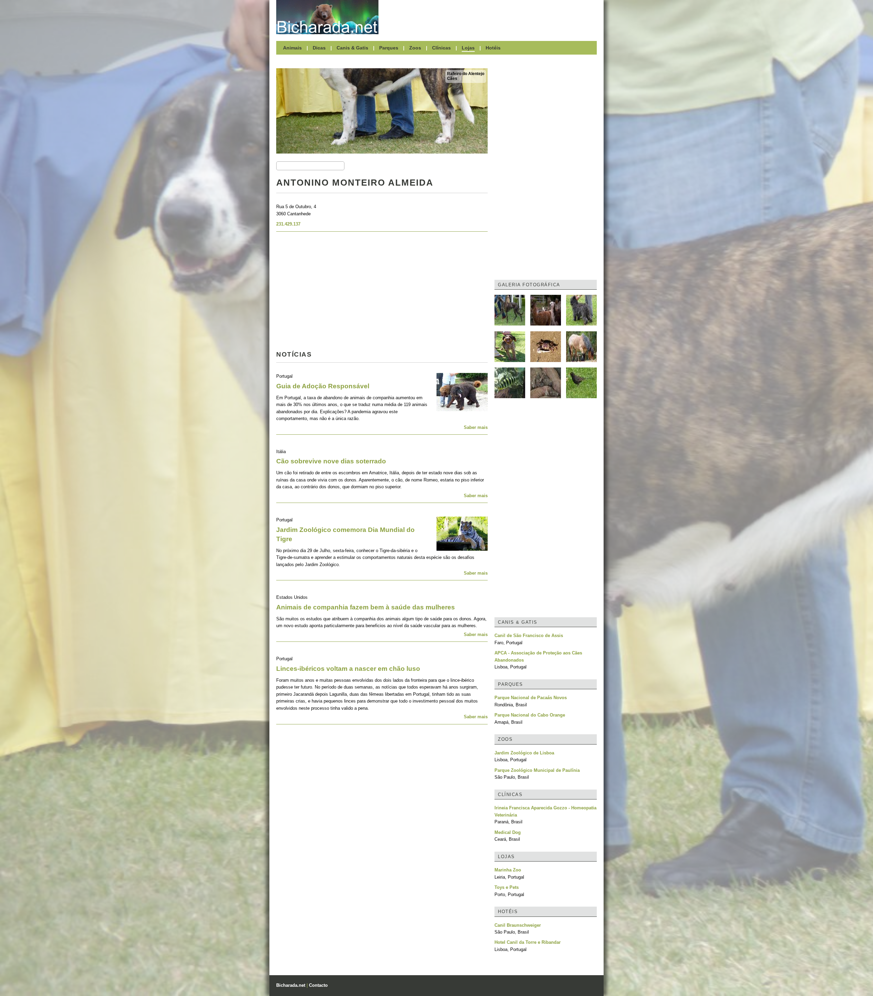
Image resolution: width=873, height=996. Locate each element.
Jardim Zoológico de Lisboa (524, 752)
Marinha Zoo (507, 869)
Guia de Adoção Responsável (322, 386)
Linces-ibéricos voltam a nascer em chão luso (348, 668)
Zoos (415, 47)
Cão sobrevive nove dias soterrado (331, 461)
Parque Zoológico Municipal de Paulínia (537, 770)
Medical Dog (507, 832)
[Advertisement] (491, 17)
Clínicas (441, 47)
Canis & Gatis (352, 47)
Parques (388, 47)
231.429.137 (288, 224)
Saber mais (476, 427)
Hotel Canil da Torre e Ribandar (527, 942)
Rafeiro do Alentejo (465, 74)
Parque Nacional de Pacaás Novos (530, 697)
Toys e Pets (506, 887)
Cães (452, 78)
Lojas (468, 47)
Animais (292, 47)
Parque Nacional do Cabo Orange (529, 715)
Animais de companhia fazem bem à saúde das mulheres (365, 607)
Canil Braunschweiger (517, 925)
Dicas (319, 47)
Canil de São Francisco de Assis (528, 635)
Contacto (318, 985)
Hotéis (493, 47)
